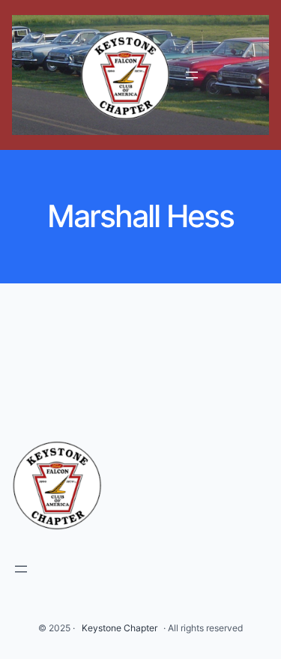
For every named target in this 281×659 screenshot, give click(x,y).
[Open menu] (192, 75)
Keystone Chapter (119, 628)
